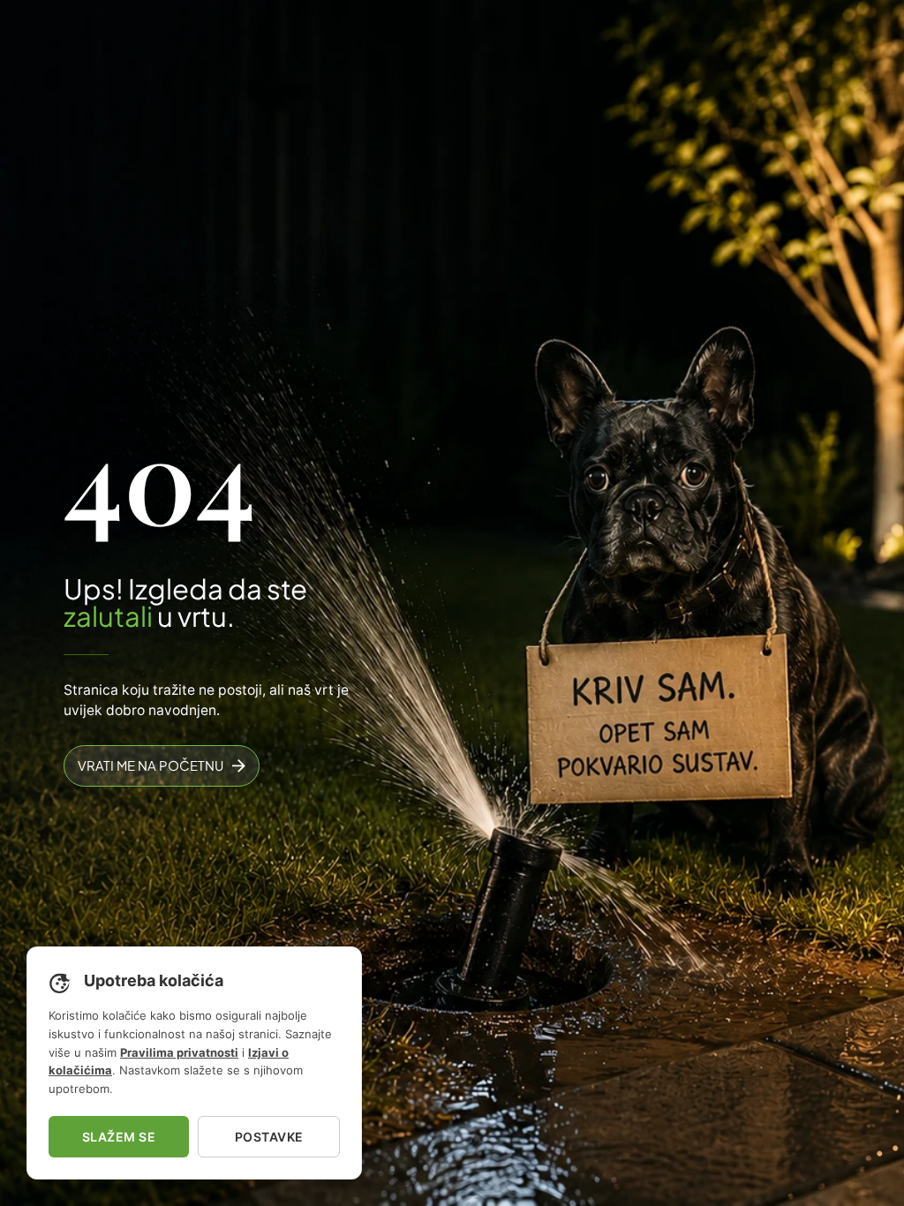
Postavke (269, 1136)
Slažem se (119, 1136)
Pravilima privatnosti (179, 1052)
